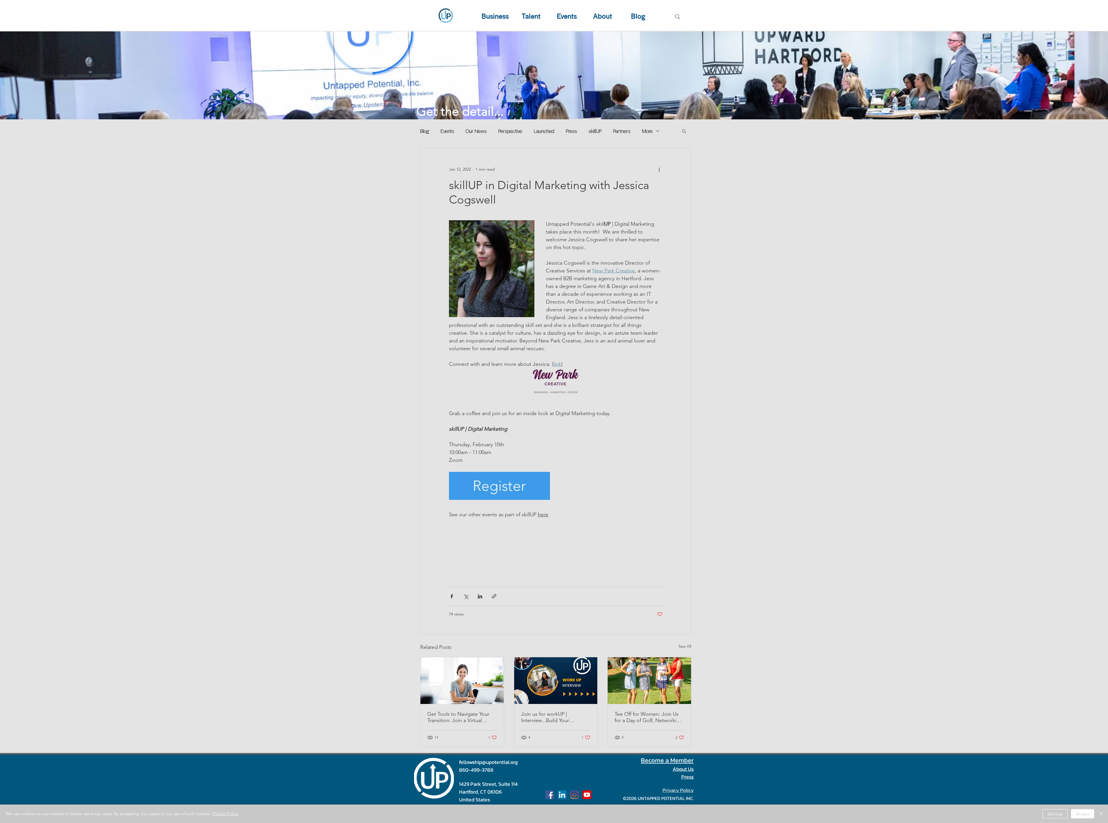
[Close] (1101, 813)
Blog (424, 130)
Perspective (510, 130)
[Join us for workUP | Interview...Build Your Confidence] (556, 680)
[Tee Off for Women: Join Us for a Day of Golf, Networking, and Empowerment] (649, 680)
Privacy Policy (225, 813)
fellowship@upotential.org (488, 762)
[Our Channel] (587, 794)
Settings (1055, 814)
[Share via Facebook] (451, 596)
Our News (476, 130)
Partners (621, 130)
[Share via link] (494, 596)
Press (571, 130)
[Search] (677, 17)
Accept (1082, 814)
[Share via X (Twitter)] (466, 596)
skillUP (595, 130)
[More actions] (659, 169)
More (647, 130)
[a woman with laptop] (462, 680)
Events (447, 130)
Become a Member (667, 760)
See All (685, 646)
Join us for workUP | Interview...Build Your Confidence (545, 717)
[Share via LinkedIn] (480, 596)
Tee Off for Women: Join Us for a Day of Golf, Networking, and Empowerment (649, 717)
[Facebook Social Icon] (549, 794)
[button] (684, 131)
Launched (544, 130)
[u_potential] (574, 794)
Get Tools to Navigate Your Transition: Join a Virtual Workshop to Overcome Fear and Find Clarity (461, 717)
